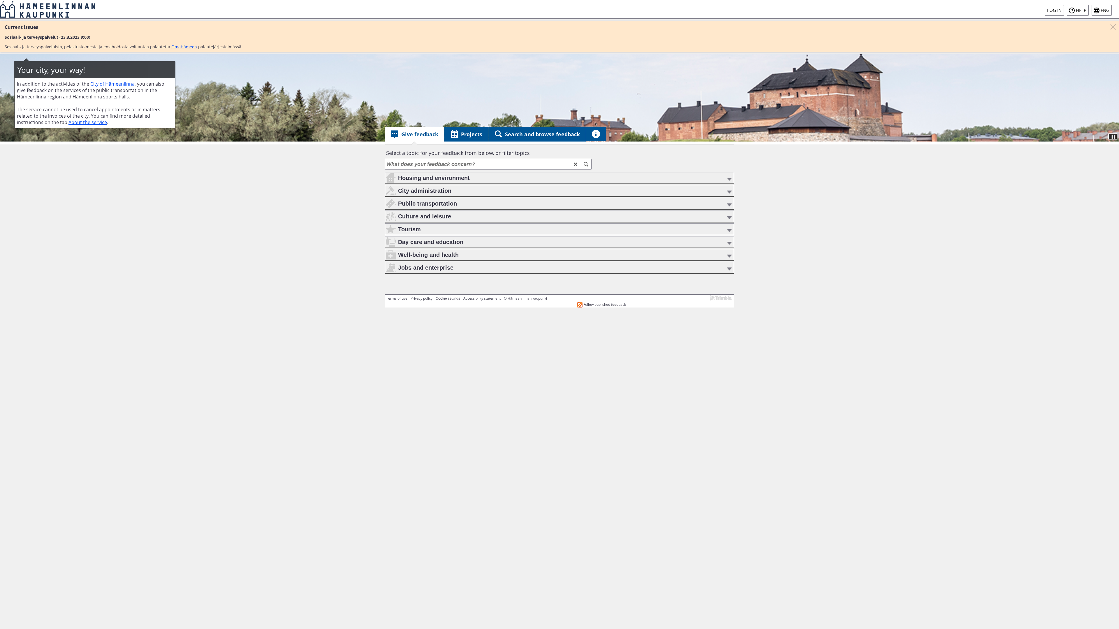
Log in (1054, 10)
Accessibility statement (482, 298)
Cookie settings (448, 298)
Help (1081, 10)
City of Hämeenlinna (112, 84)
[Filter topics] (586, 164)
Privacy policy (421, 298)
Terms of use (396, 298)
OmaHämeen (184, 47)
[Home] (47, 9)
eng (1105, 10)
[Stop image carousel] (1113, 136)
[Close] (1113, 26)
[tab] (414, 134)
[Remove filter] (575, 164)
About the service (87, 122)
